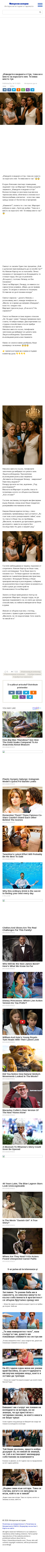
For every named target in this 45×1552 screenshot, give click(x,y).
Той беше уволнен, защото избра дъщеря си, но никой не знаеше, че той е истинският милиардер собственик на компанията (21, 1453)
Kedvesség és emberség (31, 672)
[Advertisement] (22, 43)
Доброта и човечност (23, 677)
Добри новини (35, 674)
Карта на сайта (8, 1528)
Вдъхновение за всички (15, 674)
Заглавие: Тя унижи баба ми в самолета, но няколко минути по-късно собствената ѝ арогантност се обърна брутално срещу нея (22, 1296)
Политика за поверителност (13, 1524)
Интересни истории (18, 3)
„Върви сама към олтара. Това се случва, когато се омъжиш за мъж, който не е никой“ (21, 1491)
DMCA (16, 1526)
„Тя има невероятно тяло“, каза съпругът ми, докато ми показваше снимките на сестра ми (22, 1334)
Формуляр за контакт (28, 1526)
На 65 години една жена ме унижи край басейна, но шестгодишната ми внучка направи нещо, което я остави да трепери (22, 1372)
